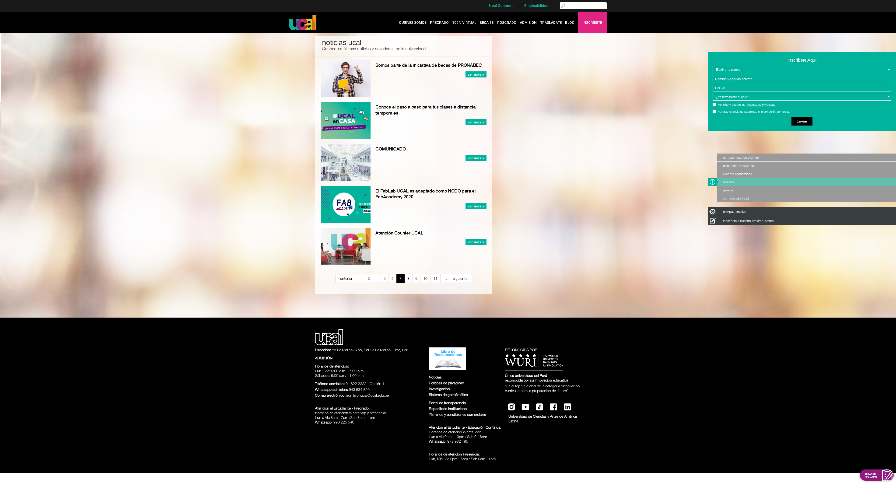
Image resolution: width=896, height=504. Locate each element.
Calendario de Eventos (738, 166)
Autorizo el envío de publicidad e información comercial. (754, 111)
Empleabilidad (536, 6)
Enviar (802, 121)
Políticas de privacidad (446, 383)
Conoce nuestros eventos (741, 157)
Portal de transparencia (447, 403)
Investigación (439, 389)
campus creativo (734, 212)
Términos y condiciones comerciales (457, 414)
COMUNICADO (390, 148)
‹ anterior (345, 278)
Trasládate (551, 23)
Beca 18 (487, 23)
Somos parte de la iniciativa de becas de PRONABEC (428, 65)
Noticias (728, 182)
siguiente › (461, 278)
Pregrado (439, 23)
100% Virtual (464, 23)
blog (569, 23)
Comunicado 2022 (736, 198)
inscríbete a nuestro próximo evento (748, 221)
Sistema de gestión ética (448, 394)
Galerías (728, 190)
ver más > (476, 74)
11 (435, 278)
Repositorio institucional (448, 408)
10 (425, 278)
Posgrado (506, 23)
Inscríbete (592, 23)
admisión (528, 23)
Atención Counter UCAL (399, 232)
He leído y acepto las (747, 104)
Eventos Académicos (737, 174)
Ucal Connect (501, 6)
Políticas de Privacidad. (761, 104)
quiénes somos (413, 23)
